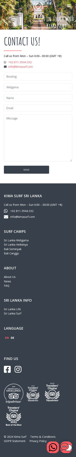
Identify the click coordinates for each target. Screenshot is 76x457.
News (7, 281)
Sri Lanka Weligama (16, 240)
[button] (69, 5)
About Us (10, 277)
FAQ (6, 285)
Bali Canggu (11, 253)
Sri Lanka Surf (12, 313)
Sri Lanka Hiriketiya (16, 244)
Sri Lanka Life (12, 309)
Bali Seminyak (12, 249)
